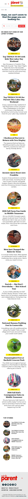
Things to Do (14, 53)
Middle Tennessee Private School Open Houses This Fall (16, 457)
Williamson (14, 169)
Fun (14, 134)
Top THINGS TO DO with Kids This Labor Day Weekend (14, 59)
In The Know (14, 246)
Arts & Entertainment (14, 354)
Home (2, 9)
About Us (4, 488)
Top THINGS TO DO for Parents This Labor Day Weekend (14, 100)
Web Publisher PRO (21, 496)
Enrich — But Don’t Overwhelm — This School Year (14, 286)
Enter (21, 26)
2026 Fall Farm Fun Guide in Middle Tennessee (16, 449)
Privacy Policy (14, 488)
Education (14, 281)
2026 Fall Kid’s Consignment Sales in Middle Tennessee (14, 395)
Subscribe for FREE (15, 490)
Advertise (4, 490)
